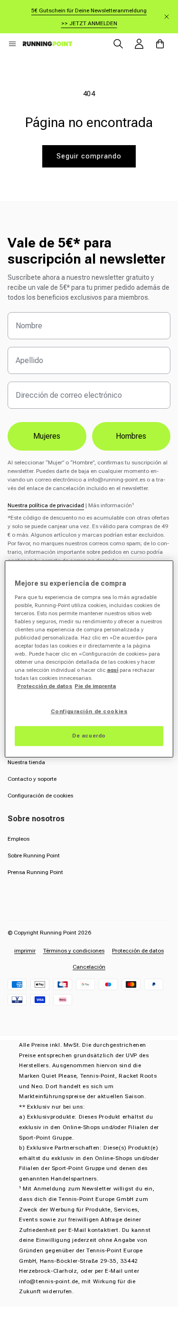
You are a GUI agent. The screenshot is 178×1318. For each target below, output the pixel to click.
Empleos (18, 839)
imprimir (25, 950)
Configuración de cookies (40, 795)
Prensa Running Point (35, 872)
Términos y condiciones (73, 950)
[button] (12, 43)
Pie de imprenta (95, 686)
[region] (88, 659)
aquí (112, 670)
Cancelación (89, 967)
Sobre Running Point (34, 855)
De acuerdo (89, 735)
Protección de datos (138, 950)
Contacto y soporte (32, 779)
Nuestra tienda (26, 762)
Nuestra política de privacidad (46, 505)
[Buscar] (118, 43)
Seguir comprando (89, 156)
